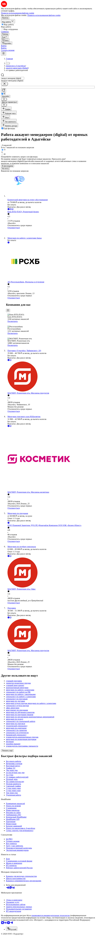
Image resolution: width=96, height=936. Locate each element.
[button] (3, 46)
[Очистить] (4, 84)
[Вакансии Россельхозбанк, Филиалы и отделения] (51, 262)
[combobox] (12, 78)
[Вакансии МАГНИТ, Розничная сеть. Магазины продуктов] (51, 377)
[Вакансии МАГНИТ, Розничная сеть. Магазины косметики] (51, 459)
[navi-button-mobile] (3, 53)
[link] (5, 40)
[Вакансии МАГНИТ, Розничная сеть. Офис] (51, 573)
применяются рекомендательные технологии (50, 915)
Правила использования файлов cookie (43, 15)
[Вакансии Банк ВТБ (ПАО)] (50, 232)
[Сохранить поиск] (3, 90)
